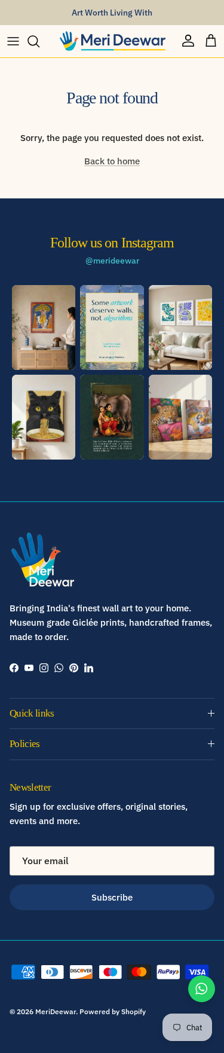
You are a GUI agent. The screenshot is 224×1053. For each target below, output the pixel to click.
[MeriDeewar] (112, 41)
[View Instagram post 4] (43, 417)
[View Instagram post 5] (111, 417)
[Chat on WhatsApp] (201, 988)
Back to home (112, 161)
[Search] (39, 41)
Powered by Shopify (112, 1011)
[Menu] (13, 41)
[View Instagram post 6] (180, 417)
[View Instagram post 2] (111, 327)
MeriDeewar (55, 1011)
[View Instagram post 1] (43, 327)
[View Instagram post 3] (180, 327)
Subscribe (112, 897)
